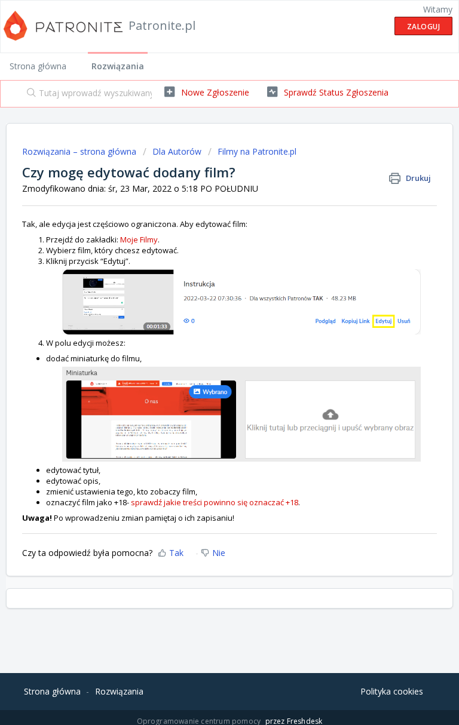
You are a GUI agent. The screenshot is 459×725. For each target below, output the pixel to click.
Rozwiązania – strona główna (80, 151)
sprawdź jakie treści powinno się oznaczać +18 (214, 502)
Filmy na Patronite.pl (257, 151)
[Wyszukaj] (29, 94)
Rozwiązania (117, 66)
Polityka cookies (391, 691)
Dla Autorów (176, 151)
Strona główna (38, 66)
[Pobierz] (207, 355)
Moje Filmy (139, 239)
